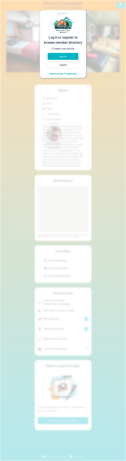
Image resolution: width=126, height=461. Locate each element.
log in (63, 56)
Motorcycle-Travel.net (63, 73)
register (63, 65)
